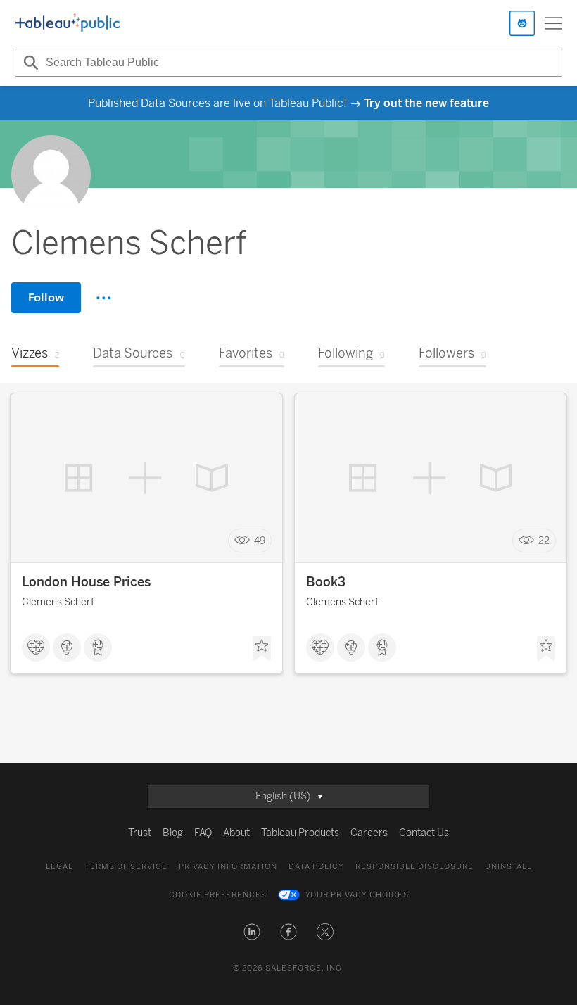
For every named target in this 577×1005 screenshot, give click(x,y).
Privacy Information (228, 866)
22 (544, 541)
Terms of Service (125, 866)
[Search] (28, 62)
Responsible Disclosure (414, 866)
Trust (139, 833)
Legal (59, 866)
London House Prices (86, 582)
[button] (252, 932)
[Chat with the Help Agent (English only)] (522, 23)
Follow (46, 297)
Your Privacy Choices (357, 894)
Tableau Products (300, 833)
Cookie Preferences (218, 894)
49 (259, 541)
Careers (369, 833)
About (236, 833)
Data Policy (316, 866)
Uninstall (508, 866)
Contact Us (424, 833)
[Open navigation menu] (553, 23)
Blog (173, 833)
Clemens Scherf (58, 602)
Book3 (325, 582)
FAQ (203, 833)
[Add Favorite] (262, 649)
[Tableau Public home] (67, 23)
